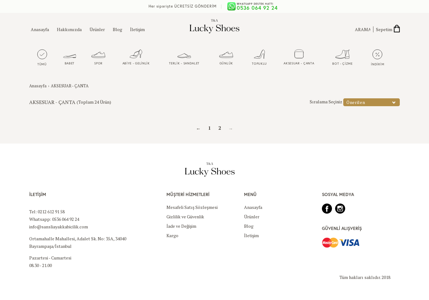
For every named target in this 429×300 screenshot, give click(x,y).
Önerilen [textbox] (355, 102)
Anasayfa (40, 29)
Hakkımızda (69, 29)
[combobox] (371, 102)
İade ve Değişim (181, 226)
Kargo (172, 235)
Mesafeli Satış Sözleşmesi (192, 207)
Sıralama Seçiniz (326, 102)
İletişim (137, 29)
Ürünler (97, 29)
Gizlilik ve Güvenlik (185, 217)
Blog (117, 29)
